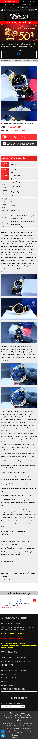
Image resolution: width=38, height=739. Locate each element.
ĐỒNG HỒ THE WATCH (17, 634)
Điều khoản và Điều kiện (8, 674)
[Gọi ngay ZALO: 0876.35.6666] (3, 736)
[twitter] (15, 697)
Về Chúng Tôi (9, 652)
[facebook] (12, 697)
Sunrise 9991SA (24, 411)
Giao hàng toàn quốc (29, 1)
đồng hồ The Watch (20, 453)
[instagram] (22, 697)
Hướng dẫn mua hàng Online (10, 678)
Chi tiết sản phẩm (7, 152)
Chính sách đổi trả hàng (8, 682)
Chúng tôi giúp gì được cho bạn (26, 152)
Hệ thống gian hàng (10, 1)
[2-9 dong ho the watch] (19, 32)
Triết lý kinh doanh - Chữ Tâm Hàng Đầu (13, 658)
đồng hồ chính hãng (18, 521)
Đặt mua (20, 136)
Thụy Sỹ (7, 241)
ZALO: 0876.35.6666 (22, 7)
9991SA (20, 433)
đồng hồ (6, 268)
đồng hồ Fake (6, 523)
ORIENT (19, 51)
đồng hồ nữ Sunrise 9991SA (12, 456)
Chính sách (8, 664)
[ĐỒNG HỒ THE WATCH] (2, 10)
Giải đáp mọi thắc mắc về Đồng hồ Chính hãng (15, 661)
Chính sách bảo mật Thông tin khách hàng (14, 670)
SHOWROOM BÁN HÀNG (14, 618)
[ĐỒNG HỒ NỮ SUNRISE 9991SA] (19, 83)
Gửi (21, 707)
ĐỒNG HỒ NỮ (17, 60)
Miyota (21, 430)
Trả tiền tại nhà (10, 4)
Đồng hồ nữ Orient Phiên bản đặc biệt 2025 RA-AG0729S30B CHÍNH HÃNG (15, 604)
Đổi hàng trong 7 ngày (29, 4)
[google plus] (19, 697)
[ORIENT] (19, 54)
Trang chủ (7, 60)
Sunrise (24, 266)
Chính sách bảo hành (7, 685)
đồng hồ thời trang (13, 414)
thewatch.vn (8, 579)
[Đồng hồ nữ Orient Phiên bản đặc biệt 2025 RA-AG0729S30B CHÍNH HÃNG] (19, 600)
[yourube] (25, 697)
